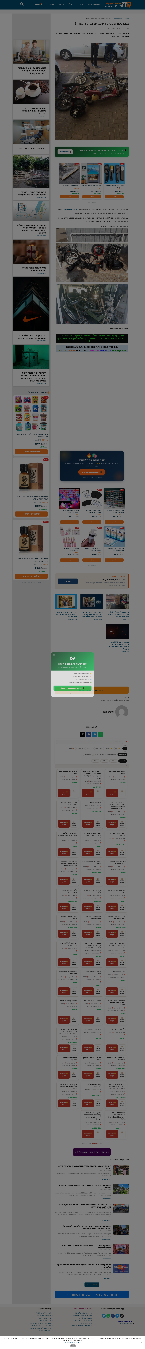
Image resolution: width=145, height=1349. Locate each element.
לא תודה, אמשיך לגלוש (72, 693)
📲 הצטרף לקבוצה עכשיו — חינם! (72, 688)
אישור (73, 1346)
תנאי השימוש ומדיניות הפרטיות (72, 1342)
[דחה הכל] (141, 1342)
